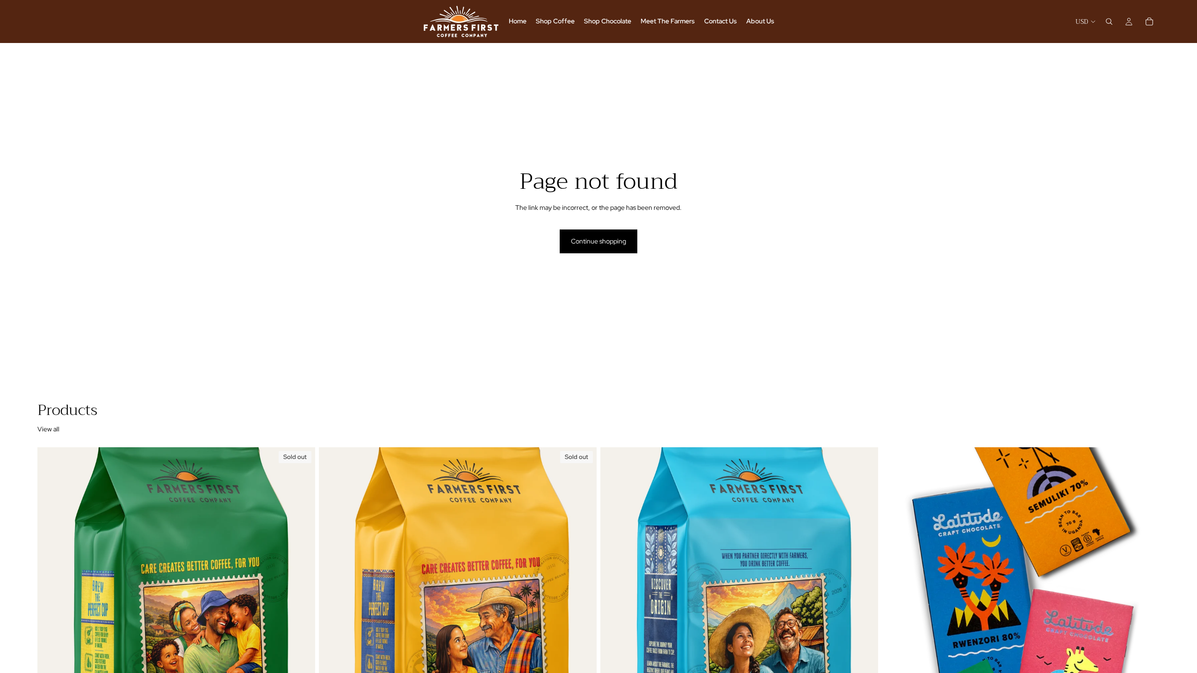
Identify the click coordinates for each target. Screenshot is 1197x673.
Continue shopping (598, 241)
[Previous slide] (896, 620)
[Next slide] (1146, 620)
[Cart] (1149, 21)
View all (48, 429)
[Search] (1109, 21)
